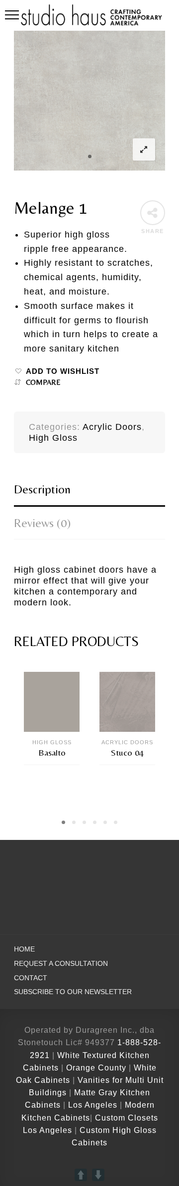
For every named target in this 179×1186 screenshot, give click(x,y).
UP (81, 1175)
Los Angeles (92, 1105)
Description (42, 489)
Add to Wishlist (62, 371)
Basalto (52, 752)
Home (24, 949)
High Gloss (53, 438)
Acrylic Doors (112, 427)
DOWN (98, 1175)
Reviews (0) (42, 523)
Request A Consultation (61, 963)
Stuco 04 (127, 752)
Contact (30, 978)
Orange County (97, 1068)
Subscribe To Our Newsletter (73, 992)
